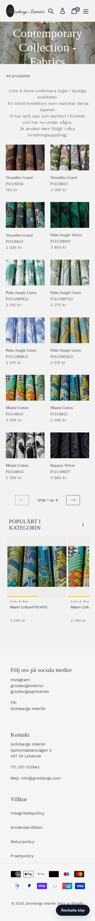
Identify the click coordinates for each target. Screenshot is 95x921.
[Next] (83, 524)
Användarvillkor (27, 827)
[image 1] (37, 566)
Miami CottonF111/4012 (29, 607)
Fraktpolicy (22, 855)
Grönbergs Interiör (41, 903)
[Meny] (86, 11)
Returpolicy (23, 841)
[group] (36, 582)
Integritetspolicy (28, 813)
